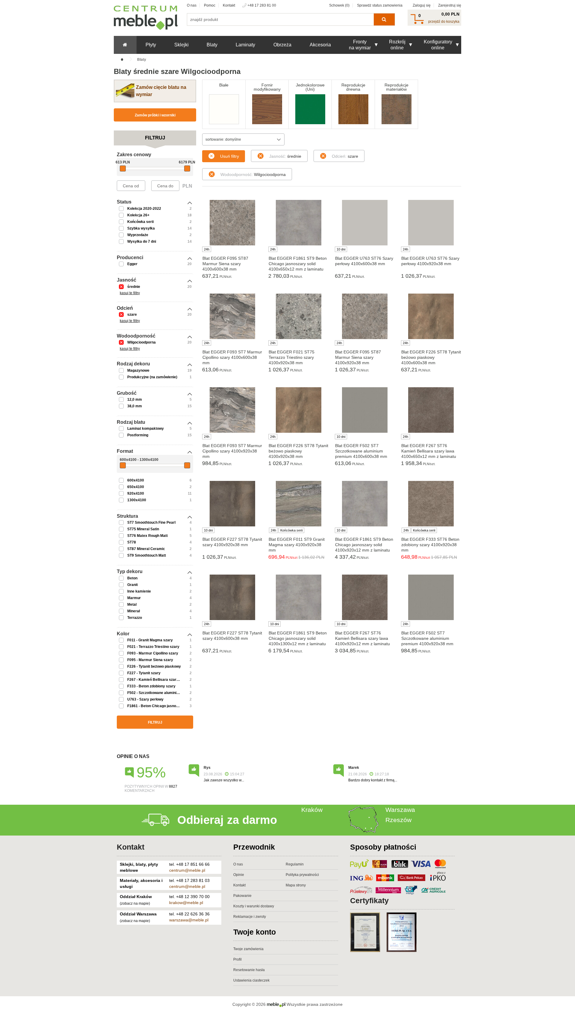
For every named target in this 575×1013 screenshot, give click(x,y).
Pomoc (209, 5)
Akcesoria (320, 44)
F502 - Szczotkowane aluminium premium (162, 693)
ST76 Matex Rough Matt (147, 536)
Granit (132, 585)
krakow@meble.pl (186, 902)
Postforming (137, 435)
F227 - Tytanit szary (144, 673)
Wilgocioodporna (141, 342)
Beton (132, 578)
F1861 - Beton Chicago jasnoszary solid (161, 706)
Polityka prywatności (302, 875)
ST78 (131, 542)
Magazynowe (138, 370)
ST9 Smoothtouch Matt (146, 555)
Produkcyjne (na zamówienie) (152, 377)
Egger (132, 264)
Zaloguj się (422, 5)
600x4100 (135, 480)
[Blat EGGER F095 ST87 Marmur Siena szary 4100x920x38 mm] (365, 316)
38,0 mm (134, 406)
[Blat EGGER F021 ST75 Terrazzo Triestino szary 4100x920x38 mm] (298, 316)
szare (132, 314)
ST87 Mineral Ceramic (146, 549)
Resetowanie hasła (249, 970)
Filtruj (155, 722)
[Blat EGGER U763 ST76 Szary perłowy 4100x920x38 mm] (431, 222)
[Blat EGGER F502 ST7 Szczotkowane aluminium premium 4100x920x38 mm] (431, 597)
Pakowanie (242, 896)
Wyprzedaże (137, 235)
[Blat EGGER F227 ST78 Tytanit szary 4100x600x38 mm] (232, 597)
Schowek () (339, 5)
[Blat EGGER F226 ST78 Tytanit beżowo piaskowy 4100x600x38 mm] (431, 316)
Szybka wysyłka (141, 228)
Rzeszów (398, 819)
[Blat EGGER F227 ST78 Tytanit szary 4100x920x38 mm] (232, 503)
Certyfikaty (369, 900)
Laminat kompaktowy (145, 428)
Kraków (312, 809)
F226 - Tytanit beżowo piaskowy (154, 666)
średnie (133, 287)
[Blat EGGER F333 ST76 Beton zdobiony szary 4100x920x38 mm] (431, 503)
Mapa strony (296, 885)
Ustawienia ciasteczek (251, 980)
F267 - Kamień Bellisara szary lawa (157, 680)
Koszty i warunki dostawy (253, 906)
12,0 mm (134, 399)
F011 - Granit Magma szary (150, 640)
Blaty (212, 44)
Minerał (133, 611)
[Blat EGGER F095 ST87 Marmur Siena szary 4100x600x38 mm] (232, 222)
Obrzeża (282, 44)
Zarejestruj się (449, 5)
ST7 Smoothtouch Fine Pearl (151, 522)
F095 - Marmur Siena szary (150, 660)
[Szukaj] (384, 19)
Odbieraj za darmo (227, 820)
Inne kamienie (139, 591)
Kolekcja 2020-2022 (144, 208)
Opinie (238, 875)
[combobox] (243, 139)
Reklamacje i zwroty (249, 917)
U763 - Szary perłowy (145, 699)
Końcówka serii (140, 222)
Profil (237, 959)
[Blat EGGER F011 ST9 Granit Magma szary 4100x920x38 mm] (298, 503)
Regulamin (295, 864)
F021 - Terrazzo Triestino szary (153, 647)
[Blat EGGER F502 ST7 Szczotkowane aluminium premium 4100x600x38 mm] (365, 410)
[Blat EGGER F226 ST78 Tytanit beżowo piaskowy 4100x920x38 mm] (298, 410)
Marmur (134, 598)
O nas (191, 5)
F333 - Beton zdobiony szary (151, 686)
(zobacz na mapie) (135, 903)
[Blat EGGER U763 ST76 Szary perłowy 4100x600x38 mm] (365, 222)
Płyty (151, 44)
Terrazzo (134, 618)
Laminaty (245, 44)
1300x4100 (136, 500)
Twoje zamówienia (248, 949)
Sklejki (181, 44)
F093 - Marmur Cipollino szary (152, 653)
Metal (132, 604)
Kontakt (229, 5)
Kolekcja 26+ (138, 215)
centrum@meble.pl (187, 870)
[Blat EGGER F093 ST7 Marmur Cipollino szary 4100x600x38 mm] (232, 316)
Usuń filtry (229, 156)
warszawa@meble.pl (188, 920)
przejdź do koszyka (443, 21)
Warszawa (400, 809)
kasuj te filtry (130, 293)
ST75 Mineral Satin (143, 529)
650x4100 (135, 487)
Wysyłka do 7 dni (141, 241)
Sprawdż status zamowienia (379, 5)
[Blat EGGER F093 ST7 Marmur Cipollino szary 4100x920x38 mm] (232, 410)
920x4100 (135, 493)
